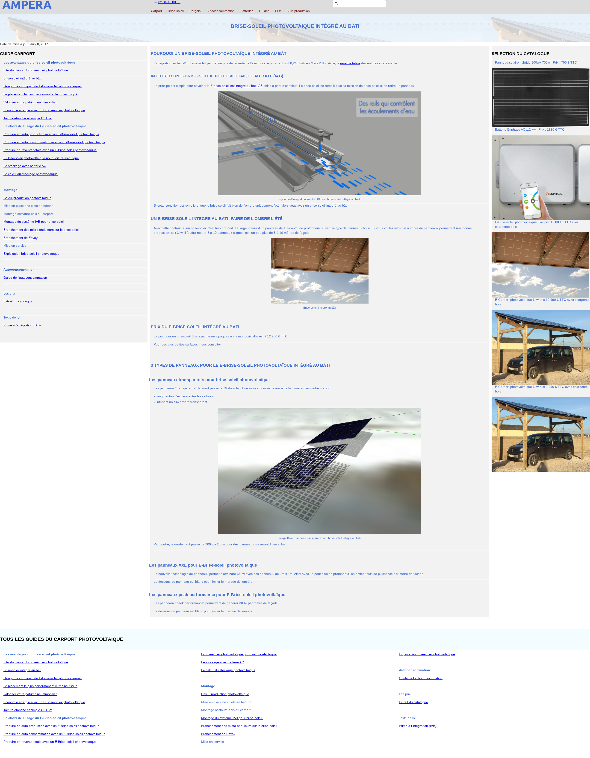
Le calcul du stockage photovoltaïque (30, 174)
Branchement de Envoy (20, 238)
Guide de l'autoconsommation (25, 277)
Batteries (246, 11)
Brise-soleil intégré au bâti (22, 78)
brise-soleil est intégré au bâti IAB (238, 86)
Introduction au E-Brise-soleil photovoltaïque (35, 70)
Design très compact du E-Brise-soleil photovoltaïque (42, 86)
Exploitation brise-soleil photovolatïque (31, 253)
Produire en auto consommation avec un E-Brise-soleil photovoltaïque (54, 142)
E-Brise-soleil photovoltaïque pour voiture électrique (41, 158)
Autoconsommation (220, 11)
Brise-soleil (176, 11)
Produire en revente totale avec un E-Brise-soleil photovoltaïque (50, 150)
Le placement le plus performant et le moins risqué (40, 94)
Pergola (195, 11)
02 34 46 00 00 (169, 2)
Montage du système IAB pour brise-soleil (34, 221)
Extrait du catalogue (17, 301)
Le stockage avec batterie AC (24, 166)
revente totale (350, 63)
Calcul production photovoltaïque (27, 198)
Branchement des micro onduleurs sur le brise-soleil (41, 229)
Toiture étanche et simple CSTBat (27, 118)
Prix (278, 11)
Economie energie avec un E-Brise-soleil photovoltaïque (44, 110)
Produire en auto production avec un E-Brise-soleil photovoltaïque (51, 134)
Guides (264, 11)
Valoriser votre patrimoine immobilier (30, 102)
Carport (156, 11)
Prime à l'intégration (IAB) (22, 325)
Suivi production (298, 11)
